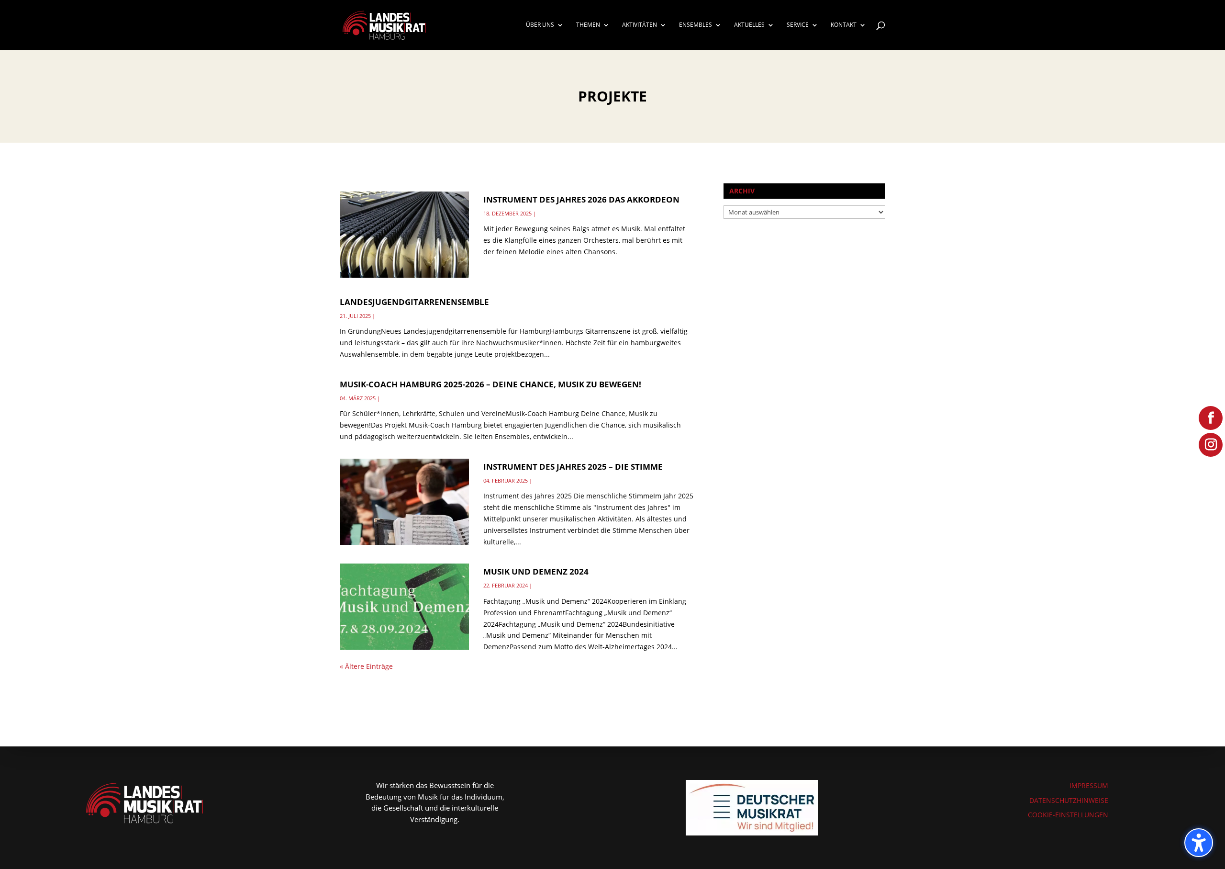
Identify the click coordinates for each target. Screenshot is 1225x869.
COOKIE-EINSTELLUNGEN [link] (1068, 814)
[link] (384, 24)
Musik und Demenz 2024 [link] (536, 571)
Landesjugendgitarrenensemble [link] (414, 301)
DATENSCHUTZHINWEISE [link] (1068, 800)
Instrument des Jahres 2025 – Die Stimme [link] (573, 466)
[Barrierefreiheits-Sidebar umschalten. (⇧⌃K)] (1198, 842)
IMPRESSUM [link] (1088, 785)
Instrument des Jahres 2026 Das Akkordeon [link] (581, 199)
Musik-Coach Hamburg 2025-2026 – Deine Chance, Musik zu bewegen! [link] (490, 384)
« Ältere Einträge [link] (366, 666)
